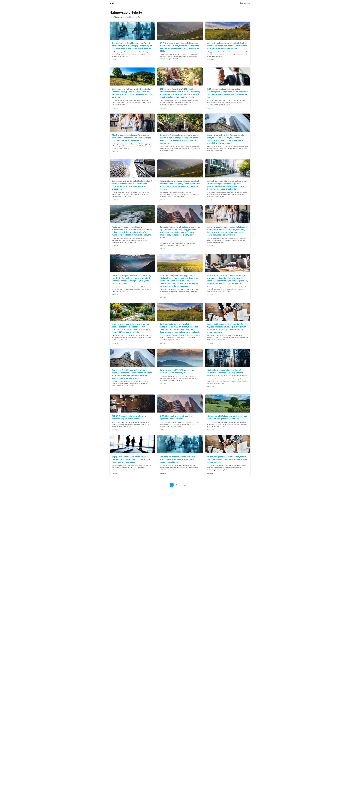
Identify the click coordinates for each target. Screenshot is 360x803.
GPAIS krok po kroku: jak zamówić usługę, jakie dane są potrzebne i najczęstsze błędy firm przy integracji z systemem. (131, 137)
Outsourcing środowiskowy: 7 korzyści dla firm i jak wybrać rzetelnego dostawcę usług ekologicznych (227, 459)
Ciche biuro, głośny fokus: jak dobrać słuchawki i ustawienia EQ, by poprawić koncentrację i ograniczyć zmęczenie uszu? (227, 373)
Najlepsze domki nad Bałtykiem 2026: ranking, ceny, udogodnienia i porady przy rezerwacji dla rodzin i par (131, 459)
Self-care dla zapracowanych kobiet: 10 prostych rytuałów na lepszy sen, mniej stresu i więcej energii (177, 459)
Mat (112, 3)
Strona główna (245, 3)
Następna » (185, 485)
